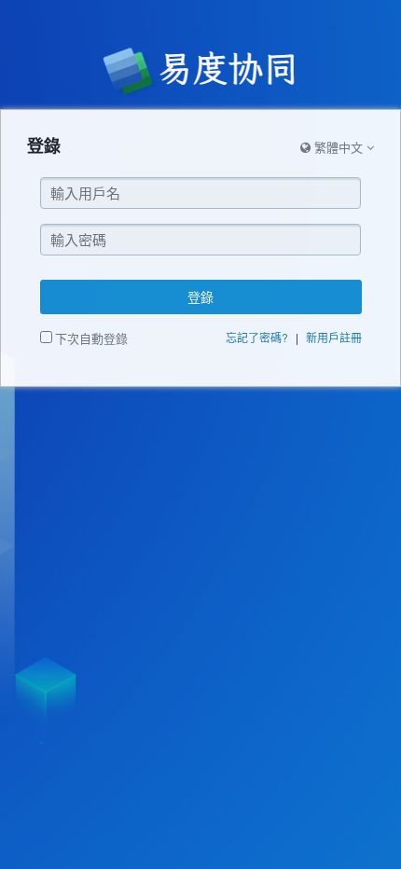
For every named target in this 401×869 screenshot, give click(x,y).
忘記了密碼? (257, 337)
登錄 (200, 296)
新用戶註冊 (334, 337)
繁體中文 (338, 147)
